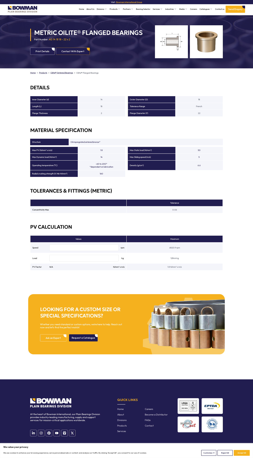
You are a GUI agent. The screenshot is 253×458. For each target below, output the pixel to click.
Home (81, 9)
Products (114, 9)
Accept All (242, 453)
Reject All (225, 453)
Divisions (100, 9)
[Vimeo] (64, 433)
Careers (193, 9)
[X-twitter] (72, 433)
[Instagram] (41, 433)
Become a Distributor (156, 414)
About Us (90, 9)
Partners (127, 9)
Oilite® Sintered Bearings (61, 72)
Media (182, 9)
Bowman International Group (129, 2)
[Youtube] (56, 433)
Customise (207, 453)
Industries (169, 9)
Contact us (219, 9)
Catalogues (205, 9)
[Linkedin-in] (33, 433)
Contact (149, 425)
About (120, 414)
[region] (126, 450)
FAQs (148, 420)
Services (156, 9)
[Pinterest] (49, 433)
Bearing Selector (143, 9)
